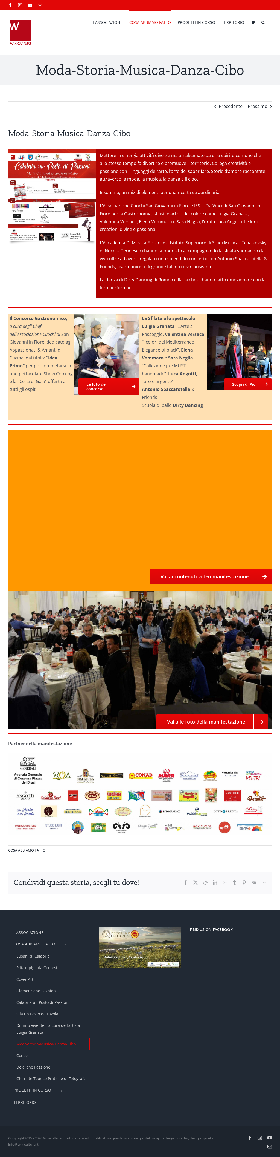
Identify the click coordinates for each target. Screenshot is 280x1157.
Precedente (231, 106)
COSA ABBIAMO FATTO (26, 850)
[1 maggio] (52, 151)
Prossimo (257, 106)
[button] (263, 21)
